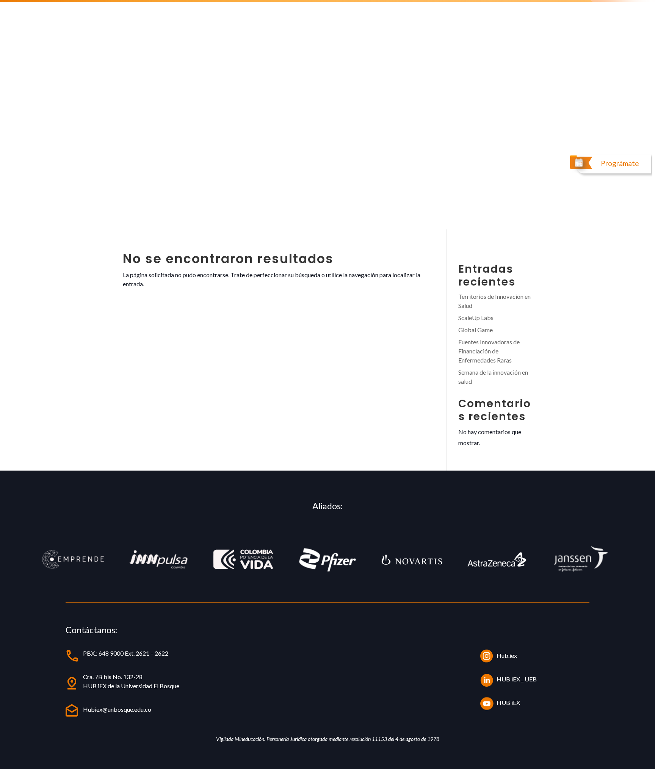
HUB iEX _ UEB (517, 679)
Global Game (475, 329)
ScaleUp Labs (476, 317)
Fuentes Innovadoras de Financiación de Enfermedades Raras (489, 351)
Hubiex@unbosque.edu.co (117, 709)
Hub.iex (507, 655)
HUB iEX (508, 702)
